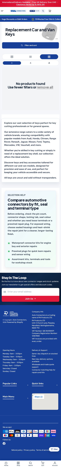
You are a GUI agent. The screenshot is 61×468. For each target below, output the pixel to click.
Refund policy (17, 450)
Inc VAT (32, 10)
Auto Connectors (19, 320)
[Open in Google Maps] (45, 401)
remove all (45, 87)
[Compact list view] (30, 56)
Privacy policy (29, 450)
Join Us (29, 298)
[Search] (43, 11)
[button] (30, 45)
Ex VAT (37, 10)
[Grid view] (49, 56)
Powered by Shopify (15, 322)
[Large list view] (12, 56)
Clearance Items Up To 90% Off (30, 4)
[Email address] (30, 292)
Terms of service (43, 450)
